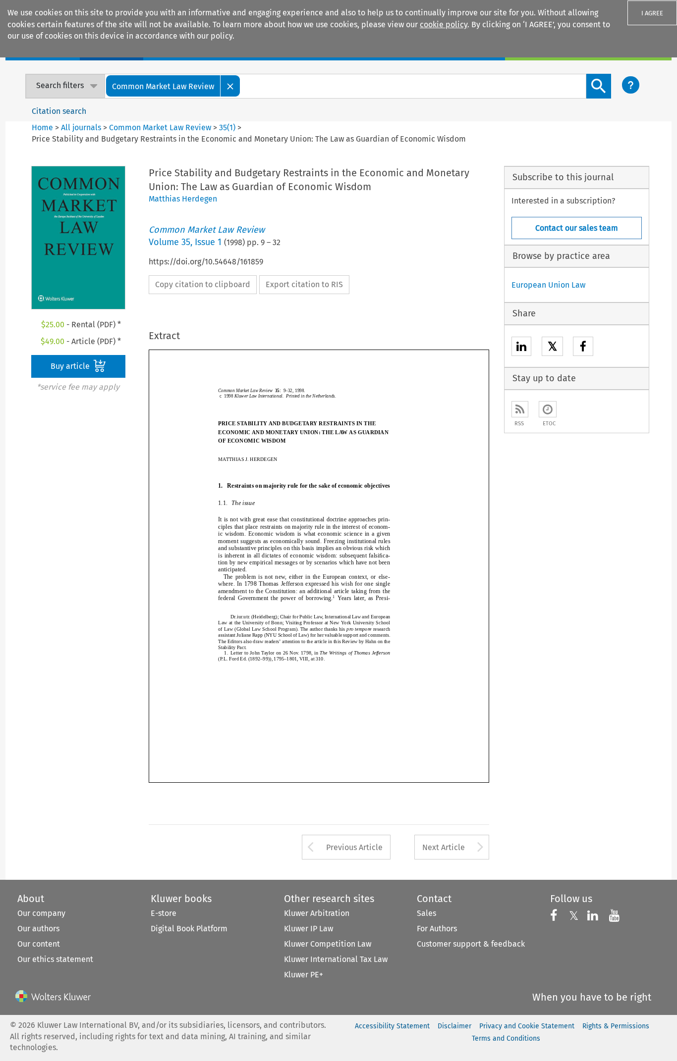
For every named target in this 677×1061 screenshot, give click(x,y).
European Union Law (548, 285)
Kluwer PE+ (303, 974)
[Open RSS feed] (519, 409)
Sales (426, 913)
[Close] (230, 86)
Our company (41, 913)
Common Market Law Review (160, 127)
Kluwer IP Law (308, 928)
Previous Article (354, 847)
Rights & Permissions (615, 1026)
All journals (82, 127)
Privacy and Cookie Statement (526, 1026)
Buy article (71, 366)
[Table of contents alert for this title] (548, 409)
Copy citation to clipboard (202, 284)
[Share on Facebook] (583, 348)
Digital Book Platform (189, 928)
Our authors (38, 928)
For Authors (437, 928)
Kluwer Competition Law (327, 944)
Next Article (443, 847)
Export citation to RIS (304, 284)
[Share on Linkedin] (521, 348)
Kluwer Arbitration (316, 913)
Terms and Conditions (506, 1038)
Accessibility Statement (392, 1026)
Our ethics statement (55, 959)
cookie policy (443, 24)
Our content (38, 944)
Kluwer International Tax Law (336, 959)
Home (42, 127)
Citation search (59, 111)
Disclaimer (454, 1026)
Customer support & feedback (471, 944)
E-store (163, 913)
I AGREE (652, 13)
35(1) (227, 127)
